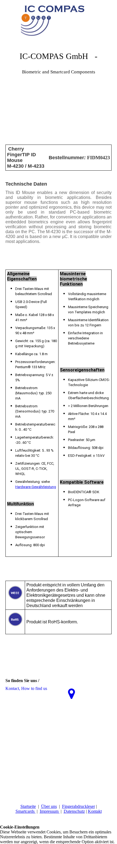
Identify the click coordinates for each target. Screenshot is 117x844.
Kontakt (95, 811)
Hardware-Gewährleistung (35, 487)
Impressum (50, 811)
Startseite (28, 806)
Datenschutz (74, 811)
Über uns (49, 806)
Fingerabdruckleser (78, 806)
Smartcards (26, 811)
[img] (58, 20)
